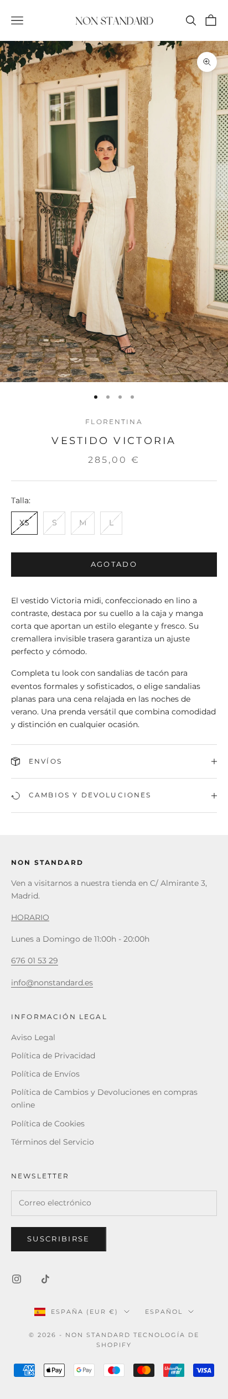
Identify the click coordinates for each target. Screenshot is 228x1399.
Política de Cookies (48, 1124)
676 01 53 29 (34, 960)
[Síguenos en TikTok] (45, 1279)
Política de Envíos (45, 1074)
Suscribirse (58, 1238)
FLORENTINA (114, 421)
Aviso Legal (33, 1037)
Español (164, 1312)
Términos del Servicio (52, 1142)
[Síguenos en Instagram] (16, 1279)
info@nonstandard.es (52, 983)
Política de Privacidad (53, 1056)
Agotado (114, 564)
